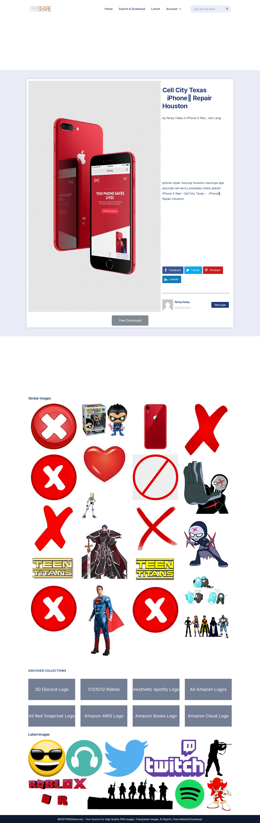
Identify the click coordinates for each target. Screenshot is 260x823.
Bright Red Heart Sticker (105, 483)
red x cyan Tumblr (202, 601)
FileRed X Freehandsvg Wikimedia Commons (169, 547)
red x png (214, 118)
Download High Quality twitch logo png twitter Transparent (150, 773)
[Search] (227, 9)
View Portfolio (183, 307)
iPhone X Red (196, 118)
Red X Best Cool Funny (53, 547)
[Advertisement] (106, 44)
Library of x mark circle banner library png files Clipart (174, 496)
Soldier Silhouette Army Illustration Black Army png (129, 807)
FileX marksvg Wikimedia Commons (212, 452)
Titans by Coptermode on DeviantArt (213, 635)
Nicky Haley (175, 118)
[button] (130, 320)
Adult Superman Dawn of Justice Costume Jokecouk (122, 653)
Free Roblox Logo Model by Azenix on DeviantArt (67, 807)
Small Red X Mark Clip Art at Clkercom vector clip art (72, 496)
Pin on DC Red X (201, 510)
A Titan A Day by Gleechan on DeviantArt (114, 515)
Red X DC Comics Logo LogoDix (213, 566)
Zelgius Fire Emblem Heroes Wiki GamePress (114, 575)
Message (220, 305)
